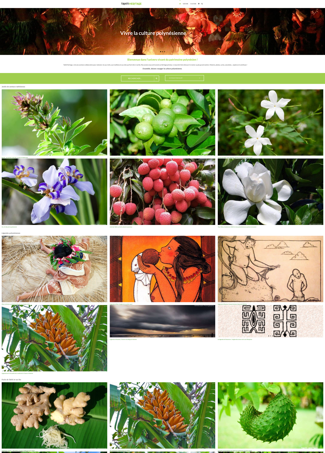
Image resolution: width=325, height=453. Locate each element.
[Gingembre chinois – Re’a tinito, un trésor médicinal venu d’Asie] (54, 415)
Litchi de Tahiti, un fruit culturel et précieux (121, 227)
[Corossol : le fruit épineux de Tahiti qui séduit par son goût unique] (270, 415)
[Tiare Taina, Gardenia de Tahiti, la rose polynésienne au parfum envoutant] (270, 192)
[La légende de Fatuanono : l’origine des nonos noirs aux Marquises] (270, 338)
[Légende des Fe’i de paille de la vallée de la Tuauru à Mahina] (54, 338)
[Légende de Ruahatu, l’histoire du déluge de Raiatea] (162, 338)
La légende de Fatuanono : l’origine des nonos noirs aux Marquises (235, 373)
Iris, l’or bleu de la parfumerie (9, 227)
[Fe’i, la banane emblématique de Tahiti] (162, 415)
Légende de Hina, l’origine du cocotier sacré (121, 304)
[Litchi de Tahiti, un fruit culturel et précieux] (162, 192)
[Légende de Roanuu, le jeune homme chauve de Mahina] (270, 269)
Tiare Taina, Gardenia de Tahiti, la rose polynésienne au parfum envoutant (237, 227)
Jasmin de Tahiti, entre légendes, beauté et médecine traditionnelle (235, 157)
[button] (202, 3)
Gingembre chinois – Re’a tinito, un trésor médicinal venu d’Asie (18, 450)
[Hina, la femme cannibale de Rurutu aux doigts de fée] (54, 269)
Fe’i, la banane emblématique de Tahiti (120, 450)
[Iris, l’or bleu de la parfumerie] (54, 192)
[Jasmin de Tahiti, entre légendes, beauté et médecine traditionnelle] (270, 122)
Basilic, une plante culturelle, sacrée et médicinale (15, 157)
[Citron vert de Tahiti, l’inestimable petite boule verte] (162, 122)
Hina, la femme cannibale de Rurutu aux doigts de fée (16, 304)
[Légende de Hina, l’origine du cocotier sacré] (162, 269)
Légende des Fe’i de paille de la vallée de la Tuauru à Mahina (17, 373)
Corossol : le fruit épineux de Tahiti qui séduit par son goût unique (235, 450)
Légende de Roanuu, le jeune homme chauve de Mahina (232, 304)
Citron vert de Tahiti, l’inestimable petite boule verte (123, 157)
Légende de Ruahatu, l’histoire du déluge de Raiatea (123, 373)
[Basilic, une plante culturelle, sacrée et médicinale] (54, 122)
